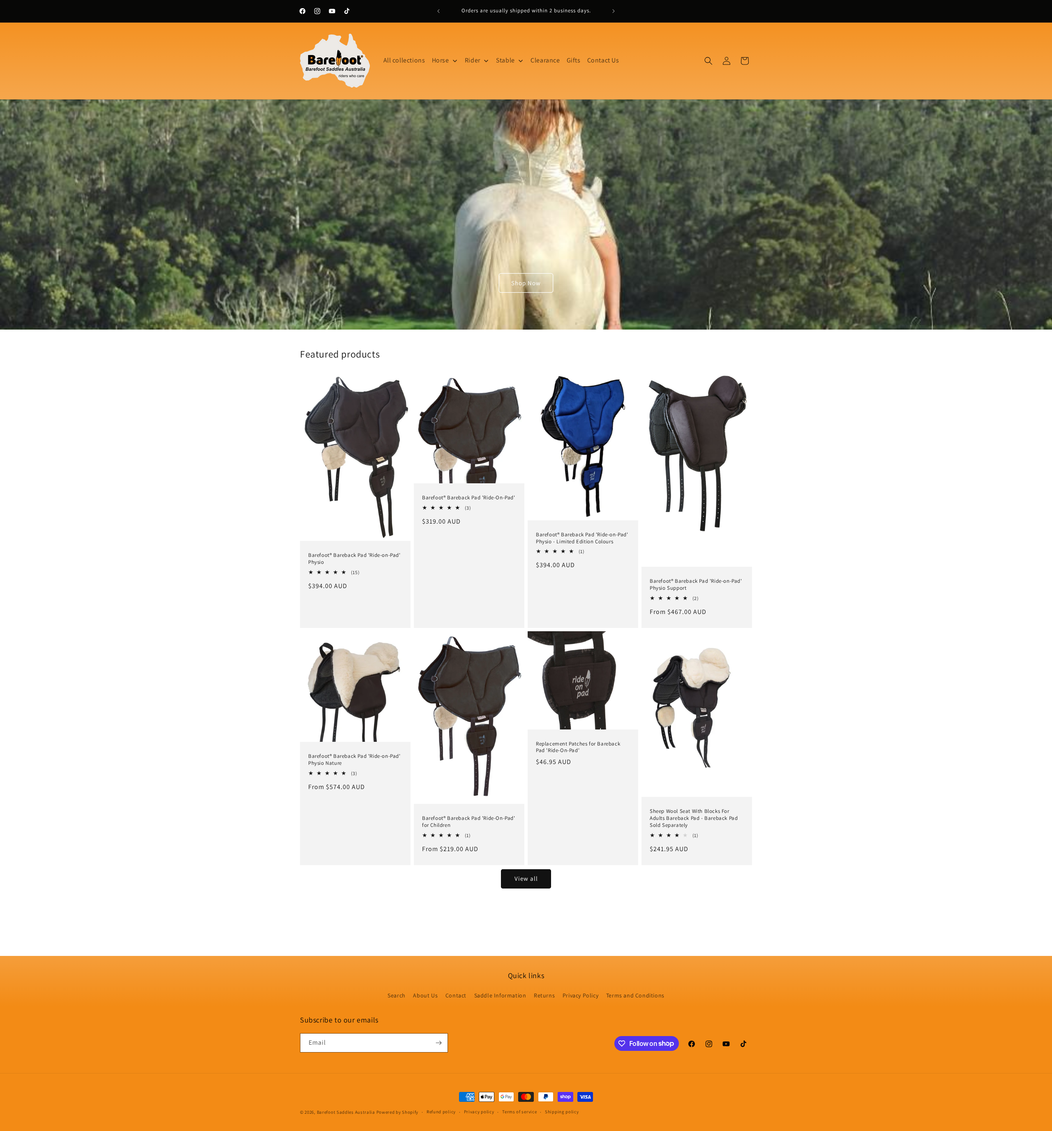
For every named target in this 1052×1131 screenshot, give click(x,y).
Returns (544, 995)
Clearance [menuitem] (545, 60)
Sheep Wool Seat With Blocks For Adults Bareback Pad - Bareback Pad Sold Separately (694, 818)
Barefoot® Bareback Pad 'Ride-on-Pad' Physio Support (696, 584)
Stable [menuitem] (505, 60)
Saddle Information (500, 995)
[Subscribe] (438, 1043)
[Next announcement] (613, 11)
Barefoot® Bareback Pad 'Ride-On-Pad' (468, 497)
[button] (708, 61)
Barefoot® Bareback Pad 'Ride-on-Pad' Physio (354, 559)
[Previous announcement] (438, 11)
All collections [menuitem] (404, 60)
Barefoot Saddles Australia (346, 1112)
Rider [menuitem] (472, 60)
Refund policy (441, 1112)
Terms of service (519, 1112)
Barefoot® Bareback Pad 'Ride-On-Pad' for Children (468, 822)
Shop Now (526, 282)
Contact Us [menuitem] (603, 60)
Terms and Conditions (635, 995)
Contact (455, 995)
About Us (425, 995)
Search (397, 995)
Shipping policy (562, 1112)
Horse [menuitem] (440, 60)
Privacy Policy (580, 995)
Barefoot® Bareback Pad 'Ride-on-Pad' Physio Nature (354, 759)
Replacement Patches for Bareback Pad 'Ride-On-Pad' (578, 747)
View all (526, 878)
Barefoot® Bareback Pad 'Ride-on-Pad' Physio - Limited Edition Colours (582, 538)
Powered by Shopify (397, 1112)
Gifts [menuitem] (574, 60)
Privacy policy (479, 1112)
